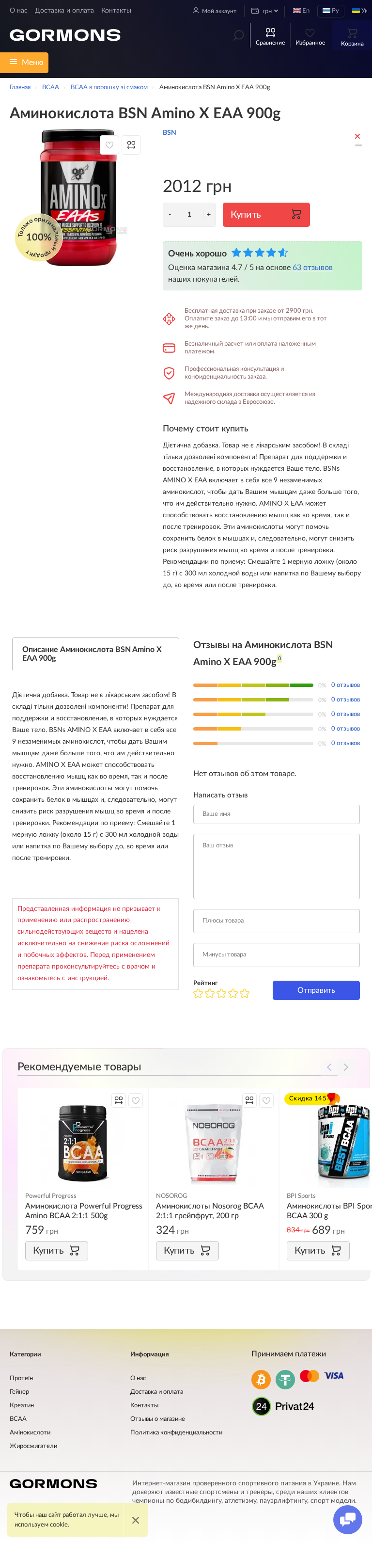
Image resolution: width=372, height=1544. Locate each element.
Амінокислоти (30, 1433)
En (305, 11)
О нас (19, 10)
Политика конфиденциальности (176, 1433)
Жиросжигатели (33, 1446)
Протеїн (21, 1378)
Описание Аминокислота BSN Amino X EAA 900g (92, 654)
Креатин (22, 1405)
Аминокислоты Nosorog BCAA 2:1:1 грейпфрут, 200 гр (210, 1211)
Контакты (116, 10)
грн (266, 11)
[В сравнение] (131, 145)
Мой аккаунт (219, 11)
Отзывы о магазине (157, 1419)
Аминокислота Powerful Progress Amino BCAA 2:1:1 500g (83, 1211)
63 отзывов (313, 267)
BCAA (18, 1419)
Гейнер (19, 1392)
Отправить (316, 990)
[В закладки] (109, 145)
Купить (246, 215)
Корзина (352, 44)
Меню (33, 62)
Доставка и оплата (64, 10)
